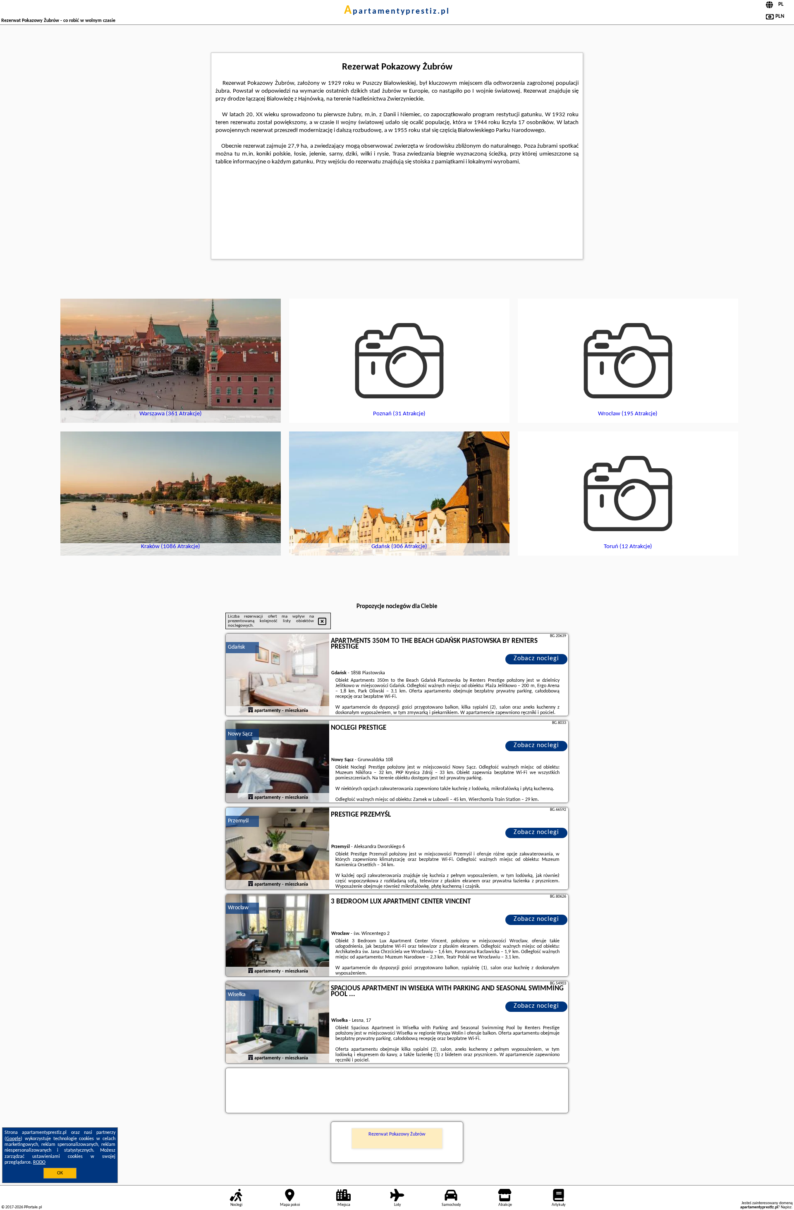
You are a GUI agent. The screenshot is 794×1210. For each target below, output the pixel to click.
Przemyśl (238, 821)
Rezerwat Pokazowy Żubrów (397, 1134)
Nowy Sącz (240, 734)
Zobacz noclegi (536, 658)
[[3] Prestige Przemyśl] (277, 848)
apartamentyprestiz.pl (397, 11)
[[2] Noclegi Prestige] (277, 762)
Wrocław (238, 908)
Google (13, 1138)
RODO (39, 1162)
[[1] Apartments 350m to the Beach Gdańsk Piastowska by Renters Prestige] (277, 675)
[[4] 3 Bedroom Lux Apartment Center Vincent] (277, 935)
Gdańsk (236, 647)
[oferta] (250, 710)
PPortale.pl (33, 1207)
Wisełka (237, 995)
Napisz (786, 1207)
